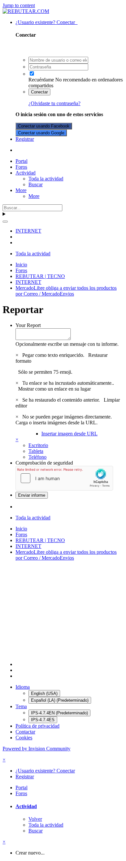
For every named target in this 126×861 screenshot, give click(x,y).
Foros (21, 167)
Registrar (25, 139)
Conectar (39, 92)
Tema (21, 706)
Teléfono (37, 457)
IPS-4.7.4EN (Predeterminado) (59, 712)
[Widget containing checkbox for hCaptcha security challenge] (64, 478)
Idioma (23, 687)
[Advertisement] (63, 611)
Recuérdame (41, 79)
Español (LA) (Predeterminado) (60, 700)
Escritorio (38, 445)
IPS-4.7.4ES (43, 719)
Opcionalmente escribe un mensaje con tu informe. (67, 344)
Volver (35, 819)
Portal (21, 161)
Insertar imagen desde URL (69, 433)
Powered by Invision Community (36, 748)
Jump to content (19, 5)
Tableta (35, 451)
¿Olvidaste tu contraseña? (54, 103)
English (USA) (44, 693)
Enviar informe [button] (31, 495)
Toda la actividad (45, 178)
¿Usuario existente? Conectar (47, 22)
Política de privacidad (37, 726)
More (21, 190)
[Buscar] (5, 222)
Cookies (24, 737)
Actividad (26, 173)
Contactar (25, 731)
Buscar (35, 184)
